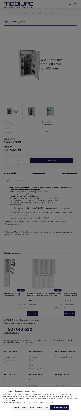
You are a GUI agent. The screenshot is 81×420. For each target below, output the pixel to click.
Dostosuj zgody (42, 407)
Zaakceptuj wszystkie (59, 407)
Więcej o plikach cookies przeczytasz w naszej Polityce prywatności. (28, 402)
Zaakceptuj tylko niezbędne (24, 407)
